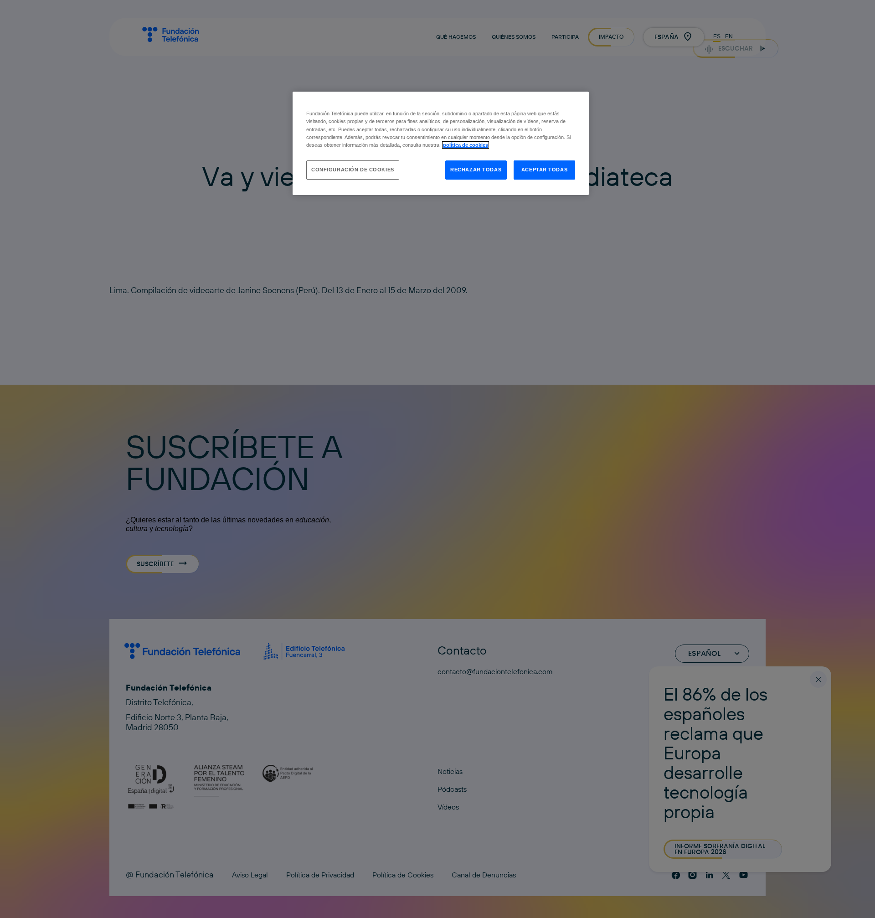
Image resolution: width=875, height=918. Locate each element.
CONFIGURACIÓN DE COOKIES (352, 169)
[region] (441, 143)
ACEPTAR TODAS (544, 169)
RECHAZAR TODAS (475, 169)
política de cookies (465, 145)
